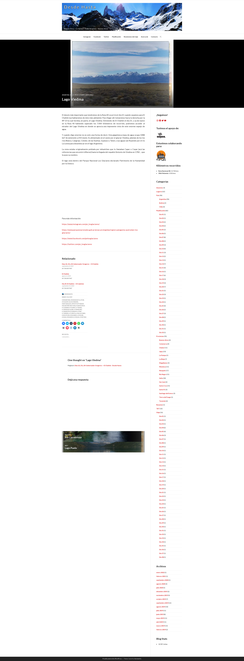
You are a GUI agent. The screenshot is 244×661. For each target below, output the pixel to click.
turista (73, 313)
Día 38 (161, 557)
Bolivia (161, 203)
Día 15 (161, 268)
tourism (66, 307)
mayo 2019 (160, 618)
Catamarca (163, 344)
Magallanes (163, 363)
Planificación (116, 37)
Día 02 (161, 218)
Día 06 (161, 233)
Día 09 (161, 245)
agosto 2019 (160, 607)
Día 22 (72, 95)
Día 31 (161, 329)
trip (80, 311)
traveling (78, 309)
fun (82, 300)
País (157, 195)
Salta (161, 378)
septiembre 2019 (162, 603)
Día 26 (161, 309)
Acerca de (144, 37)
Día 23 (161, 298)
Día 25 (76, 95)
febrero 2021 (161, 576)
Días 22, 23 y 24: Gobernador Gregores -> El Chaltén (80, 264)
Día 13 (161, 260)
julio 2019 (159, 610)
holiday (65, 302)
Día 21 (161, 290)
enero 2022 (160, 572)
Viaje (158, 412)
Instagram (87, 37)
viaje (64, 317)
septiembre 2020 (162, 580)
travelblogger (68, 309)
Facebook (97, 37)
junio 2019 (159, 614)
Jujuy (161, 351)
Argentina (65, 95)
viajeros (71, 317)
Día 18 (161, 279)
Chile (161, 207)
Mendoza (162, 367)
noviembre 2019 (162, 595)
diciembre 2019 (161, 591)
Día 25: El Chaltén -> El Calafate (73, 284)
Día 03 (161, 222)
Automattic (137, 658)
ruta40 (73, 305)
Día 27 (161, 313)
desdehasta (68, 294)
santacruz (81, 305)
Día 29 (161, 321)
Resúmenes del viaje (131, 37)
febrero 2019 (161, 629)
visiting (83, 317)
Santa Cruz (89, 95)
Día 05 (161, 229)
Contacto (154, 37)
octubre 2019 (161, 599)
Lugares (82, 95)
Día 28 (161, 317)
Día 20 (161, 287)
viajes (77, 317)
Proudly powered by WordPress (112, 658)
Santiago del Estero (166, 393)
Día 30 (161, 325)
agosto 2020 (160, 584)
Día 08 (161, 241)
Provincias (160, 336)
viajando (74, 315)
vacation (66, 315)
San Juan (162, 382)
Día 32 (161, 332)
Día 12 (161, 256)
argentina (66, 300)
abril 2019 (159, 622)
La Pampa (162, 355)
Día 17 (161, 275)
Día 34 (161, 542)
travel (79, 307)
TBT (157, 408)
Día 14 (161, 264)
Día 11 (161, 252)
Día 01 (161, 214)
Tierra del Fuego (165, 397)
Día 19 (161, 283)
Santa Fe (162, 389)
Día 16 (161, 271)
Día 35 (161, 546)
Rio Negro (162, 374)
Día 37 (161, 553)
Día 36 (161, 549)
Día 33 (161, 538)
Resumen (159, 405)
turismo (66, 313)
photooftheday (78, 304)
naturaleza (67, 304)
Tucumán (162, 401)
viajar (81, 315)
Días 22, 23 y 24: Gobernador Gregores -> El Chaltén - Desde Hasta (98, 365)
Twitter (106, 37)
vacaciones (81, 313)
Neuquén (162, 370)
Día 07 (161, 237)
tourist (73, 307)
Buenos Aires (164, 340)
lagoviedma (74, 302)
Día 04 (161, 226)
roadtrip (66, 305)
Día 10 (161, 249)
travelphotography (70, 311)
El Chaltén (65, 274)
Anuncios (159, 188)
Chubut (161, 348)
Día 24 (161, 302)
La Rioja (162, 359)
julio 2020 (159, 588)
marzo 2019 (160, 626)
